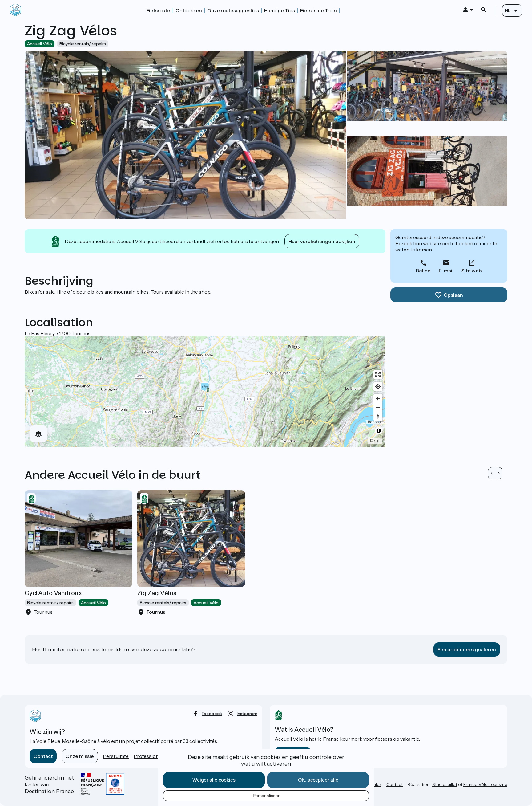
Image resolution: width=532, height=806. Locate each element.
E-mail (446, 270)
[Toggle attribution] (378, 430)
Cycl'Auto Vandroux (53, 593)
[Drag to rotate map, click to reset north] (377, 416)
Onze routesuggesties (233, 10)
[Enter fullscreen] (377, 374)
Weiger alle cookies (214, 780)
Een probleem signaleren (466, 649)
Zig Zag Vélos (156, 593)
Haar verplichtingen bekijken (321, 241)
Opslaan (453, 295)
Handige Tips (279, 10)
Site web (471, 270)
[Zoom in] (377, 398)
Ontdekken (188, 10)
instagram (247, 713)
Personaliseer (266, 795)
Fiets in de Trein (318, 10)
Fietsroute (158, 10)
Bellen (423, 270)
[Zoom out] (377, 407)
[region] (205, 391)
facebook (212, 713)
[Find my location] (377, 386)
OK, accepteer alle (318, 780)
